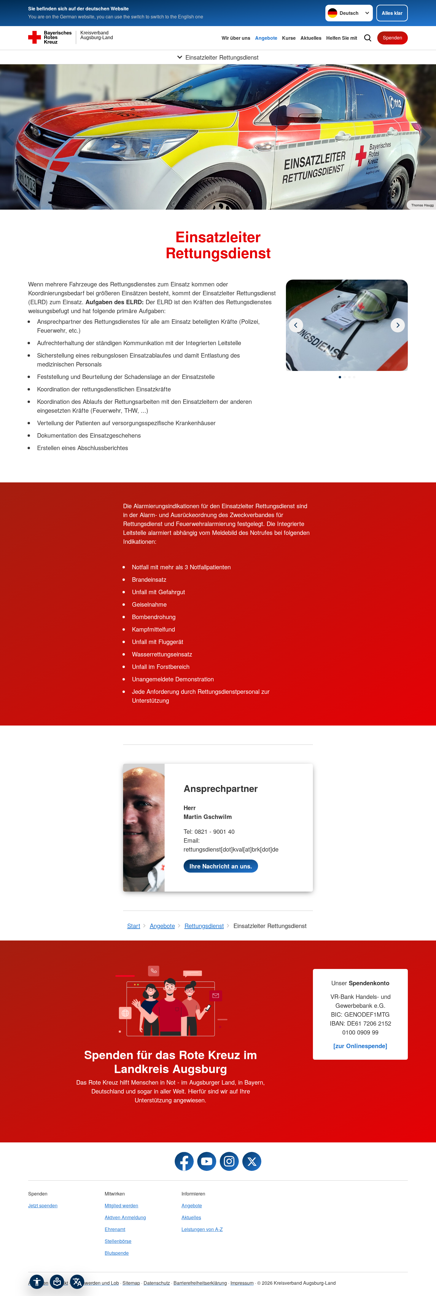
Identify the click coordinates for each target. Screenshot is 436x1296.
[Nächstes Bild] (296, 325)
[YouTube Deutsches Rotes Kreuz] (206, 1161)
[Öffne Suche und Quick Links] (368, 38)
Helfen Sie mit (341, 37)
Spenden (392, 37)
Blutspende (117, 1252)
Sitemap (131, 1282)
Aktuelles (311, 37)
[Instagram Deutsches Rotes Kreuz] (229, 1161)
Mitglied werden (121, 1205)
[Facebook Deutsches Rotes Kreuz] (184, 1161)
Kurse (289, 37)
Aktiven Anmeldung (125, 1217)
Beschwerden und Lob (95, 1282)
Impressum (242, 1282)
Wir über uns (236, 37)
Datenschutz (157, 1282)
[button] (340, 377)
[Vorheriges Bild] (398, 325)
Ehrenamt (115, 1229)
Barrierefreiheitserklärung (200, 1282)
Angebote (266, 37)
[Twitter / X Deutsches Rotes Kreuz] (251, 1161)
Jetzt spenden (43, 1205)
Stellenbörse (118, 1241)
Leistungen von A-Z (202, 1229)
